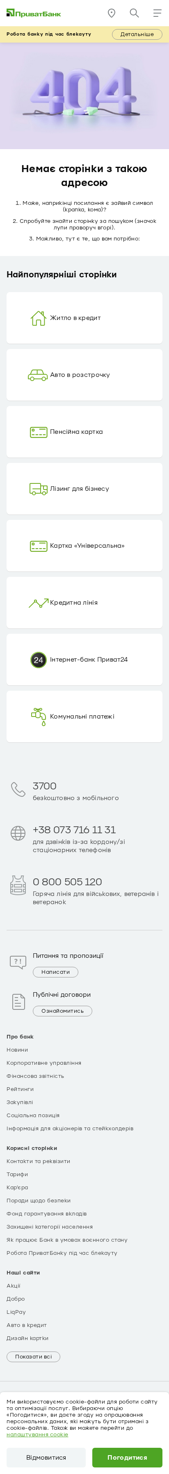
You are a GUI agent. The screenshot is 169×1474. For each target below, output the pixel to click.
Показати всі (33, 1357)
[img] (34, 13)
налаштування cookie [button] (38, 1434)
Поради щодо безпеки (39, 1200)
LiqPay (16, 1312)
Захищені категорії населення (50, 1227)
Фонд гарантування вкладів (47, 1214)
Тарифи (17, 1174)
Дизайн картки (28, 1338)
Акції (14, 1286)
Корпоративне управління (44, 1063)
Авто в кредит (27, 1325)
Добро (16, 1299)
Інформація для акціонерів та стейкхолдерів (70, 1128)
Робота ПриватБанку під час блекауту (62, 1253)
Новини (17, 1050)
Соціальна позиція (33, 1115)
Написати (55, 972)
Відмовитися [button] (46, 1457)
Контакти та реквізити (39, 1161)
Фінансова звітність (35, 1076)
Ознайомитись (62, 1011)
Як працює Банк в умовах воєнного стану (67, 1240)
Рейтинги (20, 1089)
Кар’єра (17, 1187)
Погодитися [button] (127, 1457)
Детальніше (137, 34)
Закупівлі (20, 1102)
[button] (157, 13)
